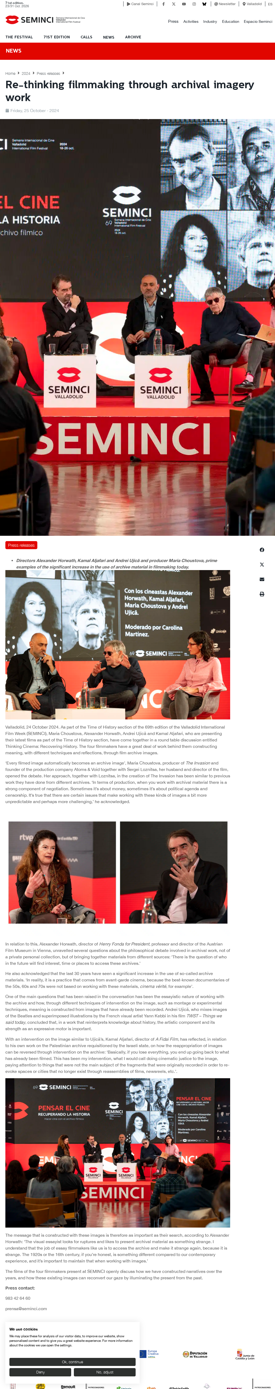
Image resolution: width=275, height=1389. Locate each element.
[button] (173, 21)
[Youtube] (184, 4)
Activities (190, 21)
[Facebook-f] (163, 4)
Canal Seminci (142, 4)
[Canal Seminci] (129, 4)
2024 (26, 73)
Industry (210, 21)
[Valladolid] (244, 4)
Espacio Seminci (258, 21)
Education (230, 21)
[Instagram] (194, 4)
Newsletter (227, 4)
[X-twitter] (174, 4)
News (108, 37)
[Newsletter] (216, 4)
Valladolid (254, 4)
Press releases (48, 73)
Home (10, 73)
